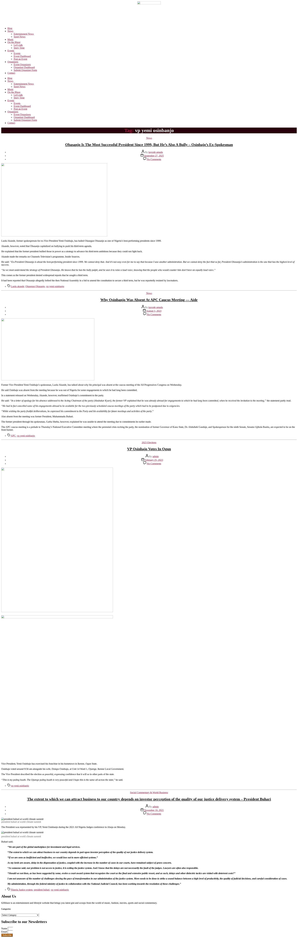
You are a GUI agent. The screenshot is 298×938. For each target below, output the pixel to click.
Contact (11, 73)
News (10, 31)
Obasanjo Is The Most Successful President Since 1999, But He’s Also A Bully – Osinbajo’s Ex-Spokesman (149, 145)
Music (10, 39)
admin (156, 456)
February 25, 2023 (154, 460)
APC (13, 435)
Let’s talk (18, 45)
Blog (9, 28)
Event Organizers (22, 64)
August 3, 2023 (153, 311)
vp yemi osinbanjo (55, 286)
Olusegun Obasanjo (35, 286)
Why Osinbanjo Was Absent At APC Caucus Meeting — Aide (149, 300)
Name (4, 928)
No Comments (154, 159)
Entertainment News (24, 34)
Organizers (12, 61)
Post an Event (20, 59)
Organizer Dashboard (24, 67)
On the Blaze (13, 42)
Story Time (19, 48)
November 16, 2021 (154, 810)
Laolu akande (17, 286)
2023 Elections (149, 442)
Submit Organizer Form (25, 70)
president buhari (42, 889)
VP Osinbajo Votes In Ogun (149, 449)
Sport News (19, 36)
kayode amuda (156, 152)
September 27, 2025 (154, 155)
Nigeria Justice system (22, 889)
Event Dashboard (22, 56)
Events (10, 50)
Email (4, 931)
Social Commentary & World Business (149, 792)
